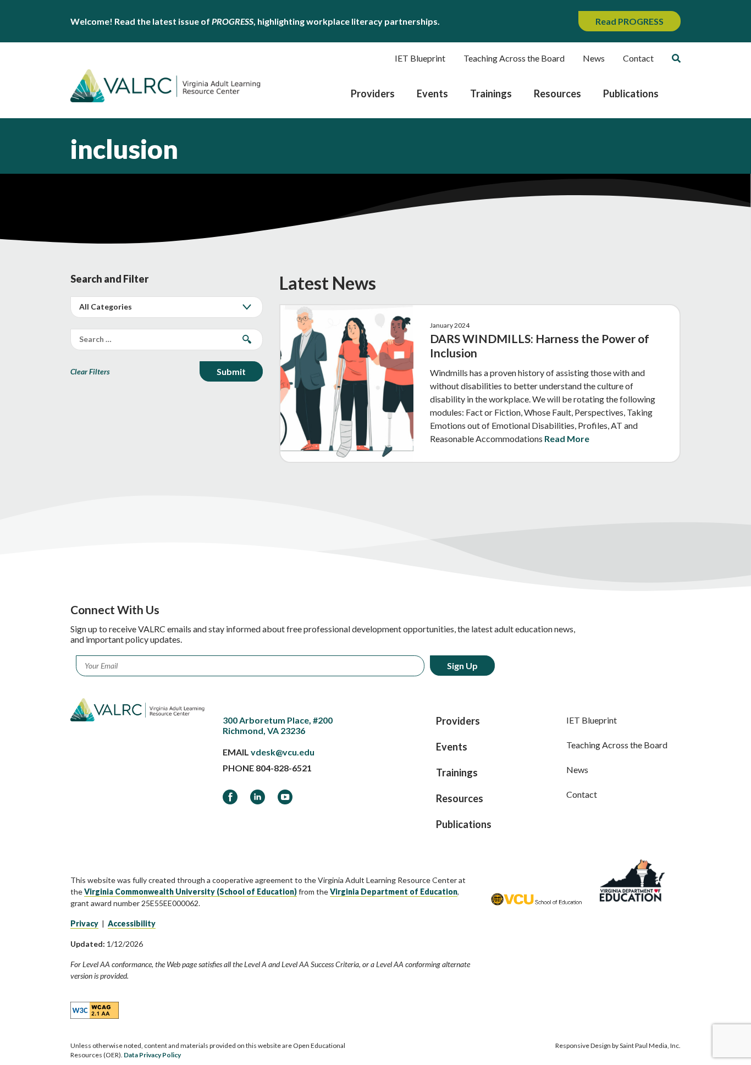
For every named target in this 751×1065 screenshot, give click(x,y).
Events (432, 93)
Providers (373, 93)
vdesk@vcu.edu (282, 752)
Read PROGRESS (629, 21)
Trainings (491, 93)
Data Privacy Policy (152, 1055)
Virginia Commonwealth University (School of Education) (190, 891)
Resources (557, 93)
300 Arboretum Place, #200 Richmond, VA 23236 (278, 725)
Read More (566, 438)
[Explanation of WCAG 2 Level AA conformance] (94, 1009)
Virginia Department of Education (393, 891)
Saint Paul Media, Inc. (650, 1045)
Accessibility (132, 923)
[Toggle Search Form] (676, 58)
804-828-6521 (284, 768)
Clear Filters (90, 371)
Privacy (84, 923)
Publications (631, 93)
